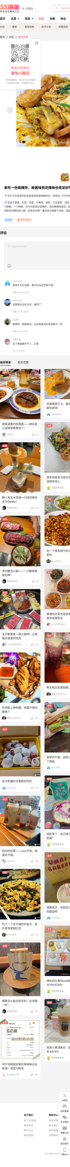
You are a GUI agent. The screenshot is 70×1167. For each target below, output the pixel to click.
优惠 (13, 18)
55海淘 (9, 8)
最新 (14, 26)
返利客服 (53, 1130)
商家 (27, 18)
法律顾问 (53, 1135)
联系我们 (53, 1125)
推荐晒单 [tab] (5, 362)
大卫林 (16, 320)
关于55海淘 (30, 1120)
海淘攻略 (29, 26)
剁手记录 (46, 26)
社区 (2, 26)
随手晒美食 (26, 220)
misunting (17, 300)
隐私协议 (28, 1125)
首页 (2, 36)
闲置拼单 (63, 26)
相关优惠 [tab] (23, 362)
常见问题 (53, 1120)
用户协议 (28, 1130)
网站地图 (28, 1135)
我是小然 (17, 339)
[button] (29, 8)
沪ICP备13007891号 (54, 1153)
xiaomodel (17, 281)
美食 (10, 220)
